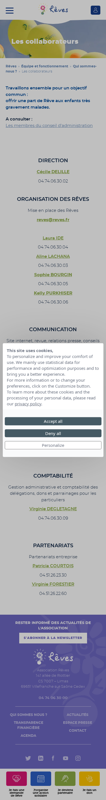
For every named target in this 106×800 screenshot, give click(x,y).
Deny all (53, 433)
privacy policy (28, 403)
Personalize (53, 445)
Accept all (53, 421)
